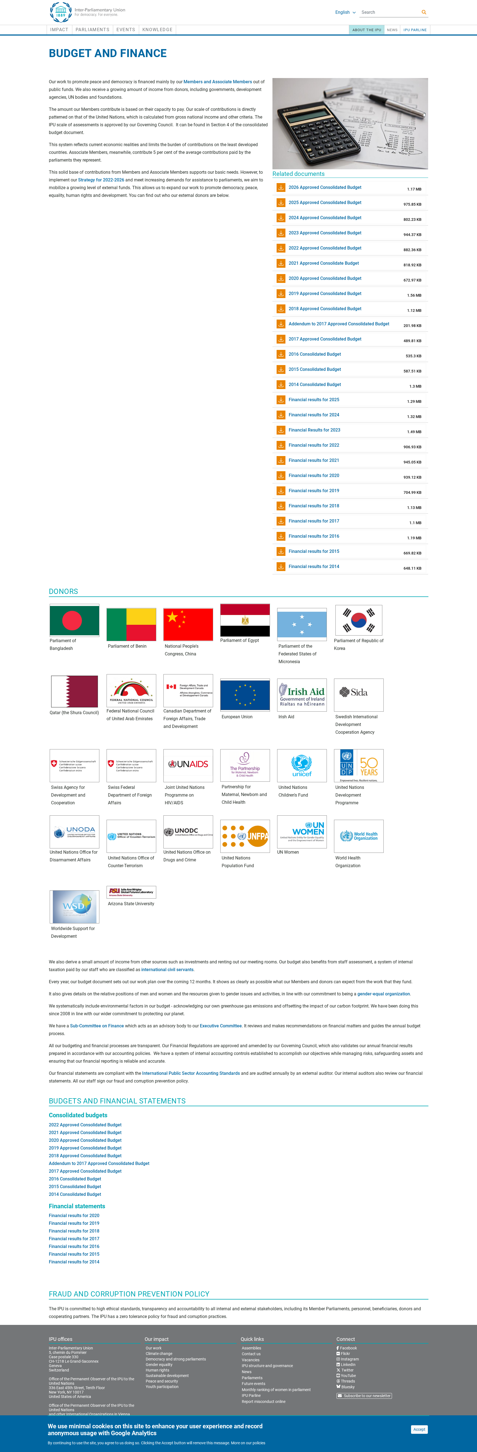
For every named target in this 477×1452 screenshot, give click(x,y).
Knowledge (157, 29)
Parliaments (93, 29)
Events (126, 29)
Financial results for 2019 (74, 1223)
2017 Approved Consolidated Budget (85, 1171)
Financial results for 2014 (74, 1262)
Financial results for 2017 (74, 1238)
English (342, 12)
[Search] (424, 12)
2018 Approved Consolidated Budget (85, 1155)
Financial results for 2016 (74, 1246)
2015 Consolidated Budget (75, 1186)
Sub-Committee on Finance (97, 1025)
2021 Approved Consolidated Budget (85, 1132)
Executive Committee (221, 1025)
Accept (419, 1429)
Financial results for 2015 (74, 1254)
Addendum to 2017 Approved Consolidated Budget (99, 1163)
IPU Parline (415, 30)
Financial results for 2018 (74, 1231)
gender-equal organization (383, 993)
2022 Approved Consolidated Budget (85, 1124)
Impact (59, 29)
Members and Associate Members (218, 81)
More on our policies (248, 1443)
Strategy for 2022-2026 (101, 180)
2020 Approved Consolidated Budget (85, 1140)
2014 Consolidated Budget (75, 1194)
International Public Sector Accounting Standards (191, 1073)
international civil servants (167, 969)
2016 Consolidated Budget (75, 1179)
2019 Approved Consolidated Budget (85, 1148)
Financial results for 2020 (74, 1215)
